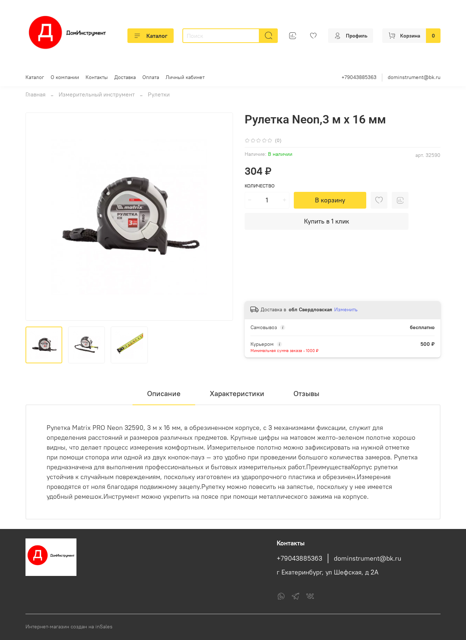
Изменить (346, 309)
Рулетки (159, 94)
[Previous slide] (37, 216)
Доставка (125, 77)
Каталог (156, 35)
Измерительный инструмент (97, 94)
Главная (35, 94)
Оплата (150, 77)
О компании (65, 77)
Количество (260, 186)
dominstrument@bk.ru (414, 77)
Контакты (97, 77)
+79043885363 (358, 77)
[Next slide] (221, 216)
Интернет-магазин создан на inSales (68, 626)
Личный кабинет (185, 77)
